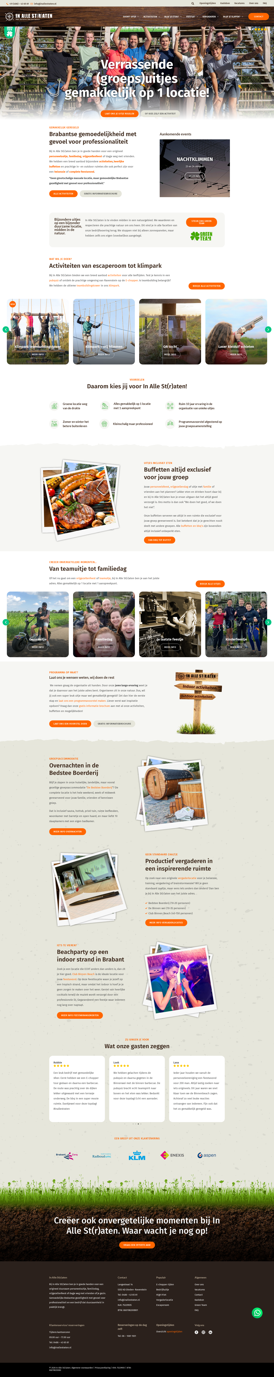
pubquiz (54, 280)
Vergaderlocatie (164, 1300)
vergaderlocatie (187, 878)
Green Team (201, 1305)
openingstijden (175, 1331)
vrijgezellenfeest (86, 578)
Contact (199, 1294)
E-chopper (132, 280)
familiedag (93, 1288)
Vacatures (239, 3)
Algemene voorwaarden (82, 1368)
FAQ (265, 3)
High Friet (161, 1294)
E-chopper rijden (165, 1284)
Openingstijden (208, 3)
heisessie (59, 171)
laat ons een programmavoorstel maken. (83, 700)
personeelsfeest (159, 486)
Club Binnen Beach (83, 974)
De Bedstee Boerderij (99, 787)
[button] (193, 4)
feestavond (69, 979)
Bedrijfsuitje (162, 1289)
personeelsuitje (78, 1288)
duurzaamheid (93, 1302)
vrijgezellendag (179, 486)
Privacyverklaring (102, 1368)
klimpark (114, 285)
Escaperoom (162, 1305)
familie (207, 486)
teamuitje (105, 578)
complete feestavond (81, 171)
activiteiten (106, 161)
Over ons (253, 3)
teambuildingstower (88, 285)
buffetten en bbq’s (192, 526)
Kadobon (225, 3)
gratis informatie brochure (94, 706)
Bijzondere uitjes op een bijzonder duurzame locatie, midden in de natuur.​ (68, 226)
